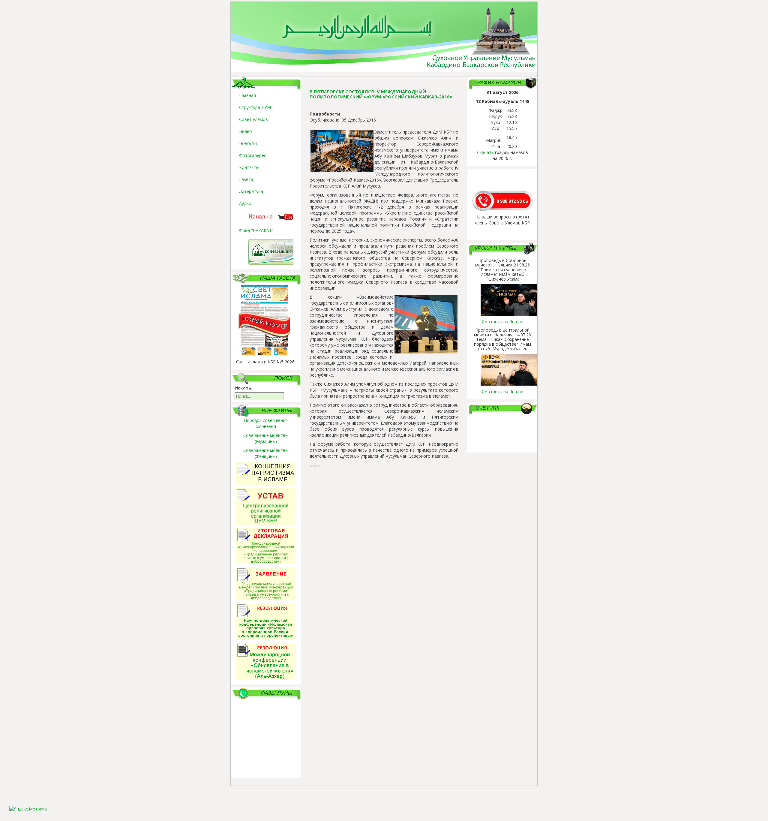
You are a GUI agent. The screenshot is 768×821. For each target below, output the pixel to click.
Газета (246, 179)
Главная (247, 95)
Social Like (315, 466)
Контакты (249, 167)
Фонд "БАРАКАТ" (256, 230)
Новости (248, 143)
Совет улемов (253, 119)
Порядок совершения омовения (266, 423)
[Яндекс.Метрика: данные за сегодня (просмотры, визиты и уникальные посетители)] (28, 809)
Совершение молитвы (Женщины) (265, 453)
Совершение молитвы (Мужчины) (265, 438)
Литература (251, 191)
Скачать (485, 152)
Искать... (245, 388)
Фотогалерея (252, 155)
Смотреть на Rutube (502, 321)
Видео (245, 131)
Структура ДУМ (255, 107)
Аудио (245, 203)
